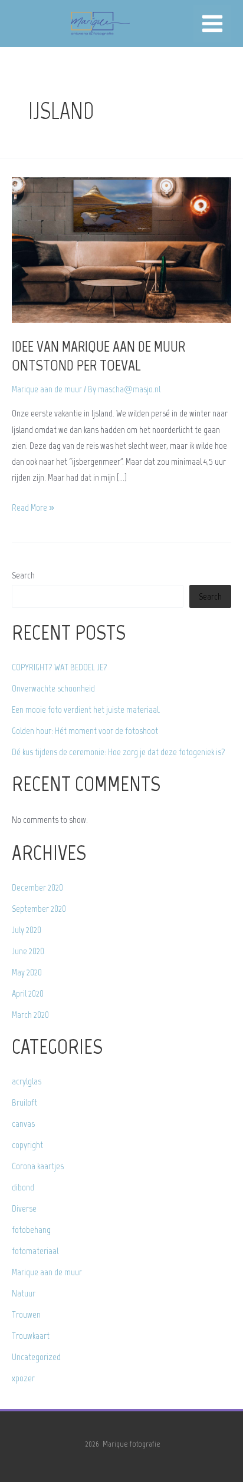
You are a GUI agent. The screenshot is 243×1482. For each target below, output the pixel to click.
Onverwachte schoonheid (53, 688)
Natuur (23, 1293)
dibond (23, 1187)
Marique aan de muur (47, 389)
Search (23, 575)
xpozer (23, 1378)
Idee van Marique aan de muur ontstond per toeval (98, 356)
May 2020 (27, 972)
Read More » (33, 508)
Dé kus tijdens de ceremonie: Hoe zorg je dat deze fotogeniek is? (118, 751)
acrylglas (26, 1081)
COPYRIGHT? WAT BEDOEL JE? (59, 667)
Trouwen (26, 1314)
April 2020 (28, 993)
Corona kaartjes (38, 1166)
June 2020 (28, 951)
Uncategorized (36, 1356)
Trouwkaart (31, 1335)
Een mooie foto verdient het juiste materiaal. (86, 709)
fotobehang (31, 1229)
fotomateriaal (35, 1250)
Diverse (24, 1208)
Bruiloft (24, 1102)
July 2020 (26, 929)
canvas (23, 1123)
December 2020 (37, 887)
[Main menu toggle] (212, 23)
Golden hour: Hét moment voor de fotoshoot (85, 730)
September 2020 (39, 908)
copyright (27, 1144)
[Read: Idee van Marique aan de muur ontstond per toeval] (121, 249)
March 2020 (30, 1014)
